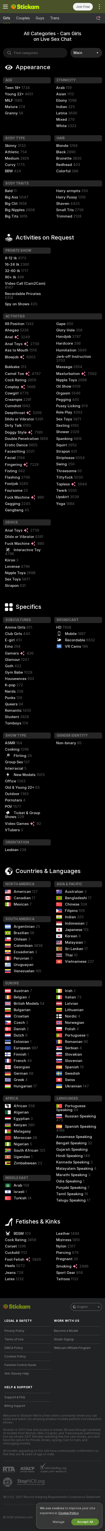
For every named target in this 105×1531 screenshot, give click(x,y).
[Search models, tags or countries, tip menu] (98, 18)
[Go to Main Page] (31, 6)
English (82, 1307)
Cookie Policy (68, 1513)
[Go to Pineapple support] (8, 1482)
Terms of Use (13, 1339)
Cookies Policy (15, 1356)
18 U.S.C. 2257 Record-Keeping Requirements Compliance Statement (51, 1497)
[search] (35, 53)
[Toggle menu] (5, 6)
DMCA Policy (13, 1348)
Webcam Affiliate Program (72, 1348)
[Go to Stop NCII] (31, 1482)
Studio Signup (64, 1339)
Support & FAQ (14, 1397)
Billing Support (14, 1406)
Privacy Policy (14, 1331)
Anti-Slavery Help (16, 1373)
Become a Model (66, 1331)
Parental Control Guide (20, 1365)
